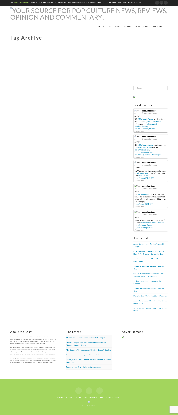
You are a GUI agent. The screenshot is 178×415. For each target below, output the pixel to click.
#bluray (150, 225)
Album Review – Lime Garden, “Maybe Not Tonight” (85, 338)
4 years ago (139, 131)
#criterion (142, 225)
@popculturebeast (149, 113)
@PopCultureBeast (142, 149)
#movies (161, 222)
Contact (117, 397)
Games (146, 26)
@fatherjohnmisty (141, 126)
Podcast (157, 26)
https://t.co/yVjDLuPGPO (145, 178)
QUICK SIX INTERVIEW (22, 2)
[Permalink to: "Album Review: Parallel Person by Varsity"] (37, 116)
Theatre (102, 397)
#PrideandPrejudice (142, 173)
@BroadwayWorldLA (143, 154)
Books (127, 26)
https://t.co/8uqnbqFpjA (144, 152)
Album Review (19, 100)
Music (118, 26)
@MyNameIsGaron (145, 119)
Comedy (93, 397)
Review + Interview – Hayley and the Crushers (83, 367)
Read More (18, 142)
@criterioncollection (149, 222)
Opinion (43, 100)
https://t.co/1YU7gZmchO (145, 128)
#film (137, 225)
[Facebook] (157, 3)
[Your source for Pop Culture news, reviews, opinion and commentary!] (89, 13)
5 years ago (139, 180)
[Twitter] (161, 3)
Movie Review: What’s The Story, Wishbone (150, 296)
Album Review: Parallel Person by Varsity (35, 92)
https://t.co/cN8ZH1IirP (144, 204)
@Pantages (156, 154)
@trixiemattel (152, 124)
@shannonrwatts (143, 194)
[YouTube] (166, 3)
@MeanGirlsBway (144, 147)
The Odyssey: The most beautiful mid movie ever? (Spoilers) (89, 350)
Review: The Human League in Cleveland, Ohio (83, 355)
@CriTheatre (143, 175)
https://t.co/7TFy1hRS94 (144, 227)
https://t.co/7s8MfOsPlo (153, 121)
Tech (137, 26)
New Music (35, 100)
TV (110, 26)
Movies (102, 26)
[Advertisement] (89, 64)
